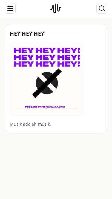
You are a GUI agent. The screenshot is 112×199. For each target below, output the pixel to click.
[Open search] (101, 8)
